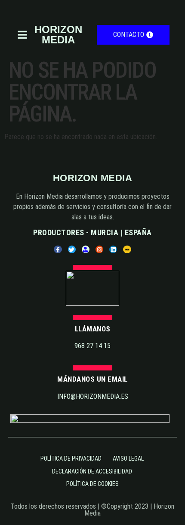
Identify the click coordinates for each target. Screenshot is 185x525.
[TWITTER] (72, 249)
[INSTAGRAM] (99, 249)
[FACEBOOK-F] (58, 249)
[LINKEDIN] (113, 249)
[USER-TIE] (85, 249)
